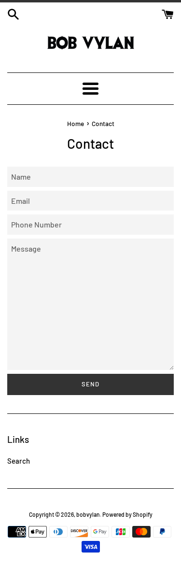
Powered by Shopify (127, 514)
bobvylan (88, 514)
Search (18, 460)
